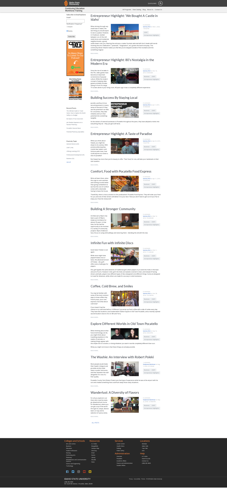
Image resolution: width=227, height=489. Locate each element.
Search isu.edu (146, 458)
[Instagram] (78, 471)
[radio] (76, 27)
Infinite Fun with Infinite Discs (112, 243)
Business (70, 158)
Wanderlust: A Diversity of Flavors (115, 392)
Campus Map (95, 448)
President (119, 458)
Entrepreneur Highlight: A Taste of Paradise (121, 134)
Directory (94, 450)
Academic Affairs (121, 461)
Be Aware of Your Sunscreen (75, 119)
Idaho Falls (145, 446)
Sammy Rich (147, 27)
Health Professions (71, 450)
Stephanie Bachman (149, 364)
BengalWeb (94, 446)
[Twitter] (73, 471)
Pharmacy (69, 457)
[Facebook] (67, 471)
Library (93, 457)
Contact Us (158, 10)
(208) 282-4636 (146, 463)
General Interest (73, 144)
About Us (150, 10)
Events (93, 455)
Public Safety (120, 450)
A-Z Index (94, 444)
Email (92, 453)
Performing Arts (70, 455)
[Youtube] (84, 471)
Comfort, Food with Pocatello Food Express (121, 171)
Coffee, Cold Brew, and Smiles (112, 286)
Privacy (131, 479)
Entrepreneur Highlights (151, 35)
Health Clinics (120, 446)
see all (69, 162)
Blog (144, 10)
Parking (119, 448)
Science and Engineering (73, 463)
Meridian (144, 444)
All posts (95, 423)
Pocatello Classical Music (74, 128)
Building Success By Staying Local (114, 98)
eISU (143, 450)
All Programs (127, 10)
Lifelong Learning (73, 151)
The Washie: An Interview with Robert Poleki (122, 357)
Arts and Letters (71, 444)
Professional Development (75, 155)
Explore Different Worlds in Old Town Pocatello (124, 324)
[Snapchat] (90, 471)
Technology (69, 466)
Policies (143, 479)
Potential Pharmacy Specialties (75, 132)
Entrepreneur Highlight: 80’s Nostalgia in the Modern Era (122, 61)
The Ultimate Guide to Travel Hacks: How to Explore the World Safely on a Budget (76, 113)
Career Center (121, 444)
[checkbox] (76, 29)
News (93, 462)
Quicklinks (152, 3)
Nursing (68, 453)
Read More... (95, 53)
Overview (119, 456)
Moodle (93, 459)
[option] (116, 425)
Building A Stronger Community (113, 209)
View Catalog (137, 10)
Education (69, 448)
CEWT (70, 147)
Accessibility (137, 479)
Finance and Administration (125, 463)
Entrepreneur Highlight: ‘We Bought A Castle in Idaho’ (124, 17)
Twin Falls (145, 448)
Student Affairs (121, 465)
